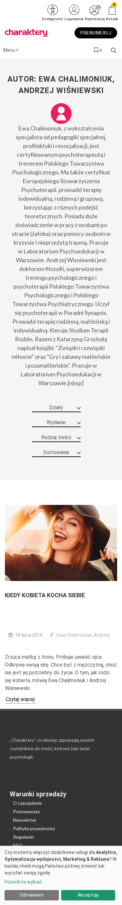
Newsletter (24, 820)
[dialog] (61, 875)
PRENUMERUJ (95, 32)
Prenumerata (26, 811)
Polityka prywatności (34, 828)
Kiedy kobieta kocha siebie (45, 595)
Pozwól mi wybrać (23, 882)
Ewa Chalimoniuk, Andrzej (83, 635)
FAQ (17, 845)
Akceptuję (88, 895)
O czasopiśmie (27, 803)
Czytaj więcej (20, 699)
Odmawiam (32, 895)
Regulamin (23, 837)
